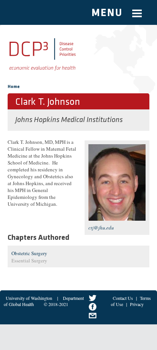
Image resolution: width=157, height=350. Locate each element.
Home (14, 87)
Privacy (137, 304)
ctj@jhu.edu (101, 227)
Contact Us (123, 298)
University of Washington (29, 298)
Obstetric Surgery (29, 253)
